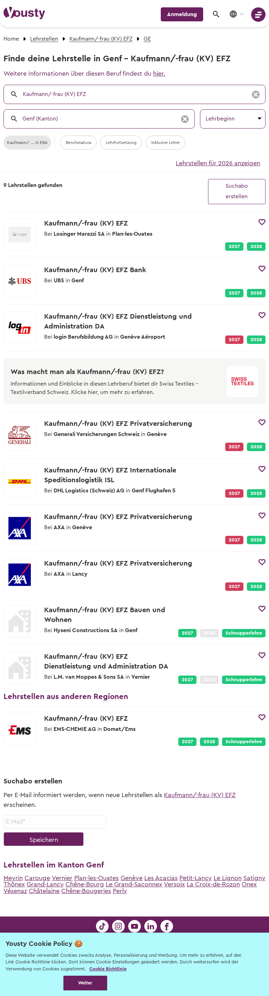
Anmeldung (182, 14)
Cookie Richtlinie (107, 969)
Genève (131, 878)
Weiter (85, 983)
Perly (120, 891)
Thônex (14, 884)
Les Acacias (161, 878)
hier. (159, 73)
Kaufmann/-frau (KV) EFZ (200, 795)
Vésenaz (15, 891)
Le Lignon (228, 878)
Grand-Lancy (45, 884)
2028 (256, 246)
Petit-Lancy (195, 878)
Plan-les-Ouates (96, 878)
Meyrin (13, 878)
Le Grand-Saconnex (134, 884)
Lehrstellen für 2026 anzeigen (218, 163)
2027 (234, 246)
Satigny (254, 878)
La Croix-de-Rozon (213, 884)
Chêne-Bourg (84, 884)
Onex (249, 884)
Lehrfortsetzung (121, 142)
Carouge (37, 878)
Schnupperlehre (244, 633)
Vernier (62, 878)
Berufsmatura (78, 142)
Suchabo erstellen (237, 191)
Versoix (174, 884)
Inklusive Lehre (165, 142)
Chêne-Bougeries (86, 891)
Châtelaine (44, 891)
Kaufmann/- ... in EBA (27, 142)
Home (11, 39)
